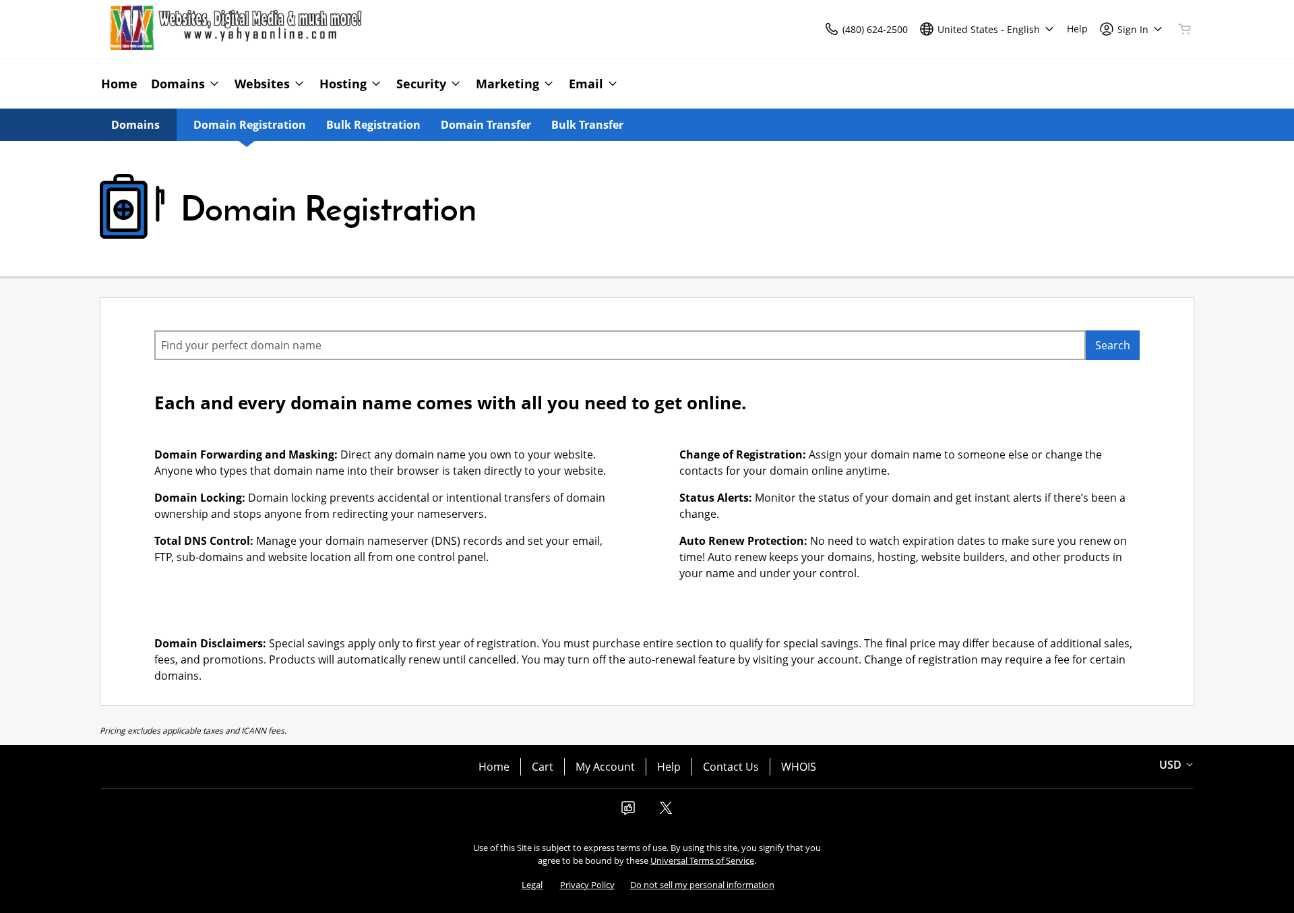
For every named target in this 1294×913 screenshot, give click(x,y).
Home (494, 766)
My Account (605, 766)
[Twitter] (666, 811)
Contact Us (731, 766)
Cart (542, 766)
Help (669, 766)
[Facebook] (628, 811)
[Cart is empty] (1185, 29)
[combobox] (620, 345)
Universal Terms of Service (702, 860)
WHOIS (798, 766)
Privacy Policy (587, 885)
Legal (532, 885)
